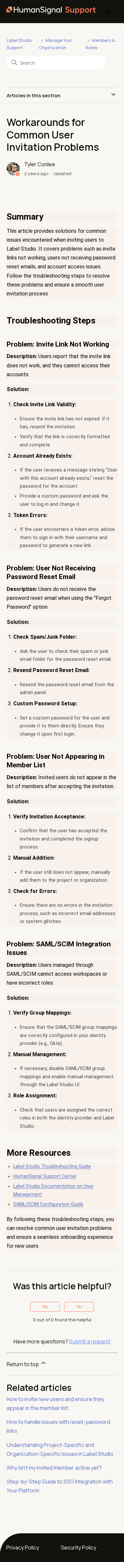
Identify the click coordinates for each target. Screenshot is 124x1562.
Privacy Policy (22, 1547)
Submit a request (89, 1341)
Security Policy (78, 1547)
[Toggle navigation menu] (107, 12)
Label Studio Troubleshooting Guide (52, 1166)
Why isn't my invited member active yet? (54, 1467)
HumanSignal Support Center (44, 1176)
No (79, 1306)
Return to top (23, 1364)
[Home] (51, 11)
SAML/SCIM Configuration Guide (48, 1204)
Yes (45, 1306)
